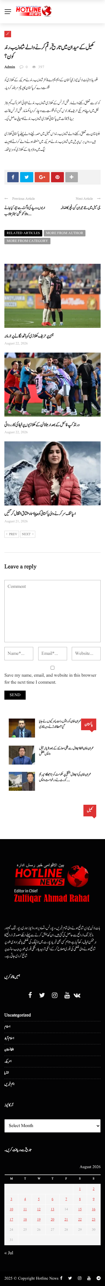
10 (11, 1209)
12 (39, 1209)
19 (39, 1219)
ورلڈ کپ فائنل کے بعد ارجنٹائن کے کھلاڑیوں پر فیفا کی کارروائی (42, 425)
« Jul (8, 1253)
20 (52, 1219)
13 (52, 1209)
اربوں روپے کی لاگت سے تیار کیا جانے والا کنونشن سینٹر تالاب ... (24, 211)
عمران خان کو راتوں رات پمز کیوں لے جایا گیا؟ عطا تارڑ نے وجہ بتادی (60, 724)
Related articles (23, 233)
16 (93, 1209)
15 (80, 1209)
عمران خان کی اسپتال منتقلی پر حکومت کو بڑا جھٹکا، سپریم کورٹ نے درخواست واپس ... (65, 777)
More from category (27, 240)
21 (66, 1219)
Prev (13, 534)
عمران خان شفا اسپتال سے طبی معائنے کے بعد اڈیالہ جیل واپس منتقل (66, 751)
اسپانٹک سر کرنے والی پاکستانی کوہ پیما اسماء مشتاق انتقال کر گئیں (40, 513)
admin (9, 67)
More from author (64, 233)
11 (25, 1209)
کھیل (8, 34)
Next (26, 534)
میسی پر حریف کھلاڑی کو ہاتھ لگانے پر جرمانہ (29, 336)
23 (93, 1219)
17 (11, 1219)
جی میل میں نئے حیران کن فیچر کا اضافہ (80, 208)
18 (25, 1219)
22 (80, 1219)
